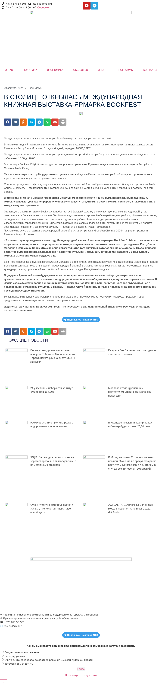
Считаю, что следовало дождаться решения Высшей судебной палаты (48, 659)
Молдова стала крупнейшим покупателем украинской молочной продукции (130, 392)
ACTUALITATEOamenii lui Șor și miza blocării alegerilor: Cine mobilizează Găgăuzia (130, 508)
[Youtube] (86, 6)
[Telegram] (94, 6)
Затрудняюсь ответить (18, 663)
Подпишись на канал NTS (82, 319)
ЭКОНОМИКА (55, 69)
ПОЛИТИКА (30, 69)
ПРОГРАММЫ (125, 69)
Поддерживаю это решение (21, 652)
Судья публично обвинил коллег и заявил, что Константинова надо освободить (51, 508)
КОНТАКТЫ (150, 69)
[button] (7, 122)
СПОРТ (102, 69)
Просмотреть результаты (81, 675)
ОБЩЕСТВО (80, 69)
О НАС (9, 69)
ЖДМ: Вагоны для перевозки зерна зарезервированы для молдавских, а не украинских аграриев (53, 461)
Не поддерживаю (15, 655)
